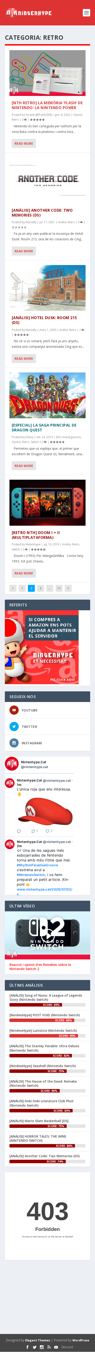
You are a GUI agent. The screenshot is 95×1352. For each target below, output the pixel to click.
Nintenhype (33, 544)
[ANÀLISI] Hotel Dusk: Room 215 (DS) (44, 320)
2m (19, 846)
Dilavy (29, 437)
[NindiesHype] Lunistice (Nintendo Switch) (43, 1030)
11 (59, 588)
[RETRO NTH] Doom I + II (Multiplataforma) (36, 535)
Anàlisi (62, 222)
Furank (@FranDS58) (39, 115)
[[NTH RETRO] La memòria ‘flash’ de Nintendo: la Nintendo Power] (47, 73)
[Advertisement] (47, 1298)
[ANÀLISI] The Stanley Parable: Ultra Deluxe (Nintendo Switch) (44, 1048)
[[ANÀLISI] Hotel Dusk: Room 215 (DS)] (47, 288)
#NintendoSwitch (31, 875)
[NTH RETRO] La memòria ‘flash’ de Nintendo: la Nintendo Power (47, 105)
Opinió (77, 115)
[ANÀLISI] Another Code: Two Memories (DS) (42, 213)
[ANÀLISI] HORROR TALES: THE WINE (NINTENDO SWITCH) (37, 1138)
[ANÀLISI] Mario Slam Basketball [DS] (38, 1121)
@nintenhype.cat (34, 767)
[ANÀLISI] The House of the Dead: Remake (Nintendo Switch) (43, 1083)
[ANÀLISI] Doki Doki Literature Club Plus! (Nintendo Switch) (41, 1103)
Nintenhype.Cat (33, 762)
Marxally (31, 222)
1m (19, 785)
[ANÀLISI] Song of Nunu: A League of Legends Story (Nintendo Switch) (45, 997)
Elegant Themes (37, 1340)
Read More (24, 143)
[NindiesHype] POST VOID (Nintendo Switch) (44, 1015)
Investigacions (71, 437)
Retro (15, 120)
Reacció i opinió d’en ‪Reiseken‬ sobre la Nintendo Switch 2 (40, 967)
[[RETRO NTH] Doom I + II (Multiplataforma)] (47, 502)
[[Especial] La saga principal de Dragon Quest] (47, 395)
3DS (58, 437)
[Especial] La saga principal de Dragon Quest (44, 428)
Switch (35, 442)
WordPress (80, 1340)
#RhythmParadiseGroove (37, 865)
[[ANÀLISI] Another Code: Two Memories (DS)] (47, 180)
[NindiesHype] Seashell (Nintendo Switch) (42, 1066)
